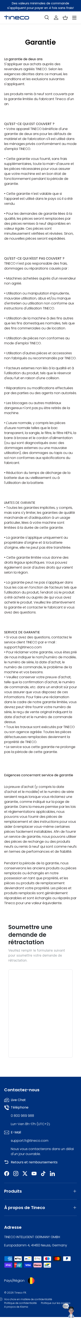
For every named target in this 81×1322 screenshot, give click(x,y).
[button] (65, 17)
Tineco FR (20, 1292)
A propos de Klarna (16, 1307)
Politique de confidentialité (20, 1303)
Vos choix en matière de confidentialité (28, 1299)
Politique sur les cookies (55, 1303)
